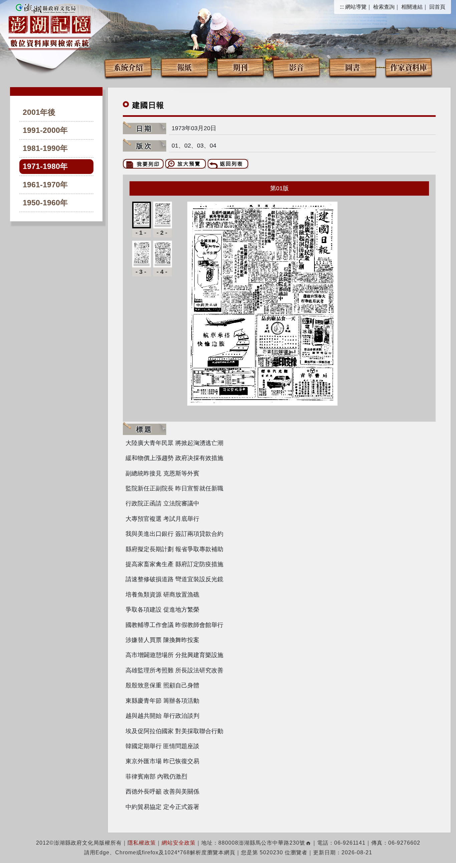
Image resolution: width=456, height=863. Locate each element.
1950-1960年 (45, 203)
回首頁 (437, 7)
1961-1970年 (45, 185)
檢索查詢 (384, 7)
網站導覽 (356, 7)
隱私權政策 (142, 843)
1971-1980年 (45, 166)
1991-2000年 (45, 130)
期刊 (240, 67)
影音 (296, 67)
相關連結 (412, 7)
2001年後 (39, 112)
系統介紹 (128, 67)
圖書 (352, 67)
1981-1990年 (45, 148)
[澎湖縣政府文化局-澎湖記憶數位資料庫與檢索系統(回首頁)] (49, 25)
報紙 (184, 67)
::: (342, 7)
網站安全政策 (179, 843)
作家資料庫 (408, 67)
